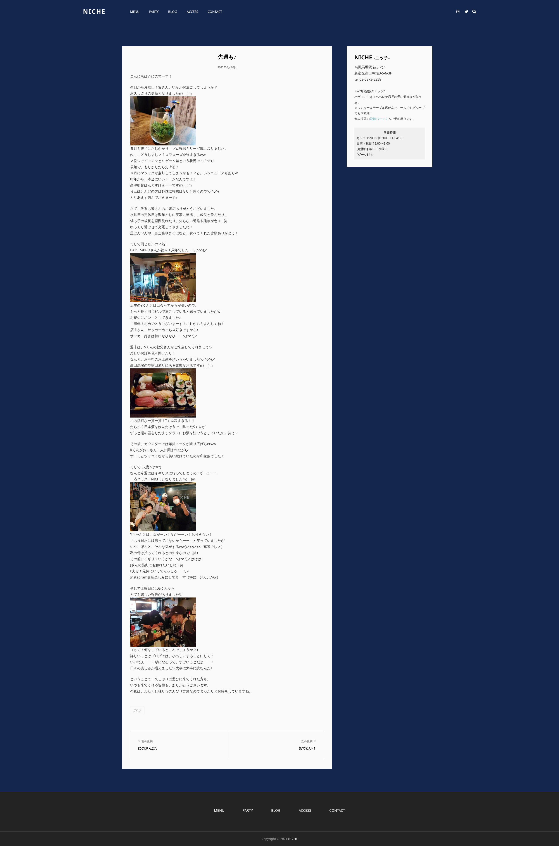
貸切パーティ (379, 119)
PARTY (154, 11)
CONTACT (215, 11)
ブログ (137, 710)
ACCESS (192, 11)
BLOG (172, 11)
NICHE (94, 11)
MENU (135, 11)
